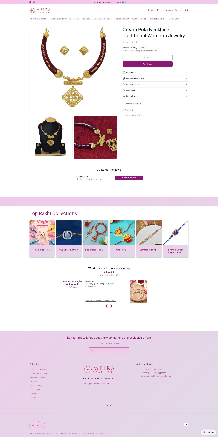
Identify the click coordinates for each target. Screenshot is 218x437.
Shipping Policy (36, 385)
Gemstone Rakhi (148, 249)
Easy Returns (35, 389)
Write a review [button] (129, 178)
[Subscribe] (126, 350)
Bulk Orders (34, 397)
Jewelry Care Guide (37, 377)
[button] (38, 18)
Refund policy (65, 433)
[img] (109, 272)
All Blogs (33, 394)
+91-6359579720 (159, 373)
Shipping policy (101, 433)
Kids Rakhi (121, 249)
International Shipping (38, 369)
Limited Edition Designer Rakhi (175, 251)
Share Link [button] (129, 110)
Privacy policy (76, 433)
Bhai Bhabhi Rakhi (94, 249)
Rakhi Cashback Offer (38, 373)
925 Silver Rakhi (67, 249)
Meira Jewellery (40, 433)
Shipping (137, 51)
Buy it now (147, 64)
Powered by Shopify (52, 433)
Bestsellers (34, 381)
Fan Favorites (41, 249)
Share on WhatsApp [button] (133, 103)
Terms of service (88, 433)
